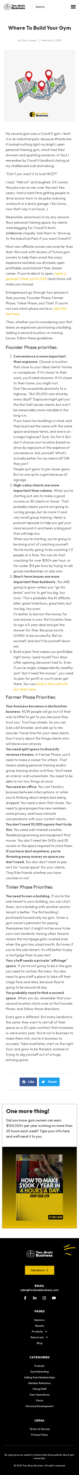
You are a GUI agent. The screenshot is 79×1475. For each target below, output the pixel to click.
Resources (37, 1337)
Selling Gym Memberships (39, 1377)
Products (37, 1331)
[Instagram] (44, 1298)
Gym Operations (40, 1394)
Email (39, 1286)
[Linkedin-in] (35, 1298)
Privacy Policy (39, 1434)
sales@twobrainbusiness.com (39, 1290)
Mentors (39, 1320)
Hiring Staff (39, 1389)
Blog (39, 1343)
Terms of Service (39, 1429)
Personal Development (39, 1406)
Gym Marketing (39, 1371)
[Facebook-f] (25, 1298)
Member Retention (39, 1383)
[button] (73, 7)
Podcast (39, 1366)
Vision (39, 1400)
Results (39, 1326)
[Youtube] (54, 1298)
